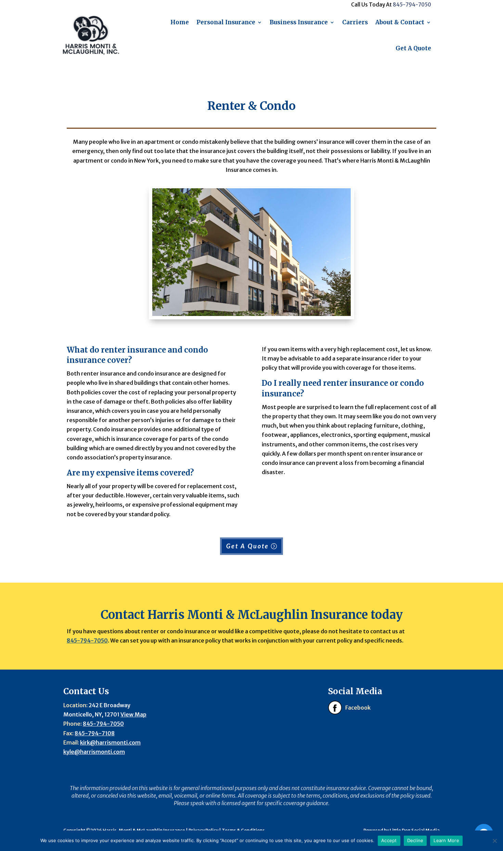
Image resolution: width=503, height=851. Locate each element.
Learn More (446, 840)
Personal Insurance (225, 22)
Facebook (358, 707)
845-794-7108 (95, 733)
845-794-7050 (412, 4)
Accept (389, 840)
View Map (133, 714)
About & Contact (399, 22)
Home (179, 22)
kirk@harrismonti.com (110, 742)
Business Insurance (299, 22)
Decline (415, 840)
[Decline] (494, 840)
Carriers (355, 22)
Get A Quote (413, 48)
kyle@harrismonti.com (94, 751)
